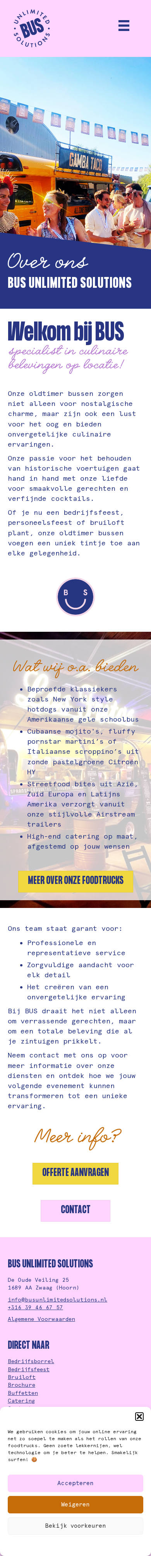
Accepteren (75, 1483)
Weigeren (75, 1504)
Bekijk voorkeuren (75, 1525)
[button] (139, 1416)
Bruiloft (22, 1377)
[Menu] (124, 25)
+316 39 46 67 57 (35, 1307)
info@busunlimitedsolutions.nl (57, 1299)
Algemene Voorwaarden (41, 1319)
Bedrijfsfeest (29, 1369)
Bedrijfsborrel (31, 1361)
